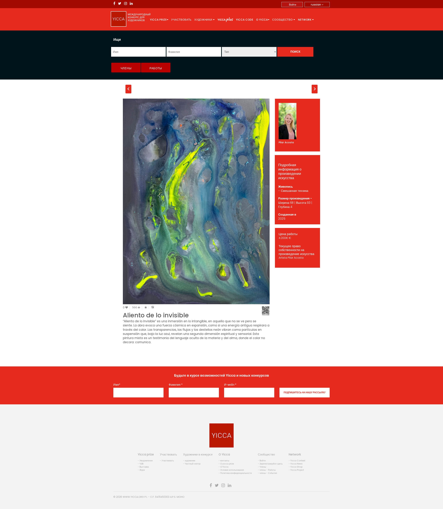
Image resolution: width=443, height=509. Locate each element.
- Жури (141, 469)
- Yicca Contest (297, 460)
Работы (156, 68)
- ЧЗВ (140, 463)
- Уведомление (145, 460)
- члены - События (267, 473)
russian (316, 4)
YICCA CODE (244, 19)
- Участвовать (167, 460)
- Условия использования (231, 469)
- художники (189, 460)
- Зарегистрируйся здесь (270, 463)
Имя (116, 385)
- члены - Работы (267, 469)
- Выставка (143, 466)
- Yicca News (295, 463)
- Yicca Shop (295, 466)
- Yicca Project (296, 469)
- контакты (224, 460)
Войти (292, 4)
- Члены (262, 466)
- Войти (262, 460)
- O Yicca (223, 466)
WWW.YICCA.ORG (133, 497)
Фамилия (176, 385)
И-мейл (230, 385)
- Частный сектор (192, 463)
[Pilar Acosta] (298, 121)
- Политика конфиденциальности (235, 473)
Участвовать (181, 19)
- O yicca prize (226, 463)
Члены (126, 68)
